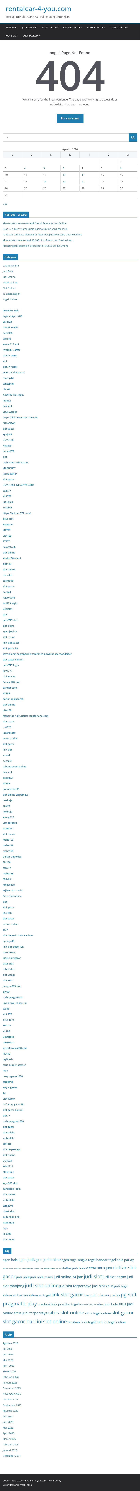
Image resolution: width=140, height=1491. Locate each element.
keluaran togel (40, 1295)
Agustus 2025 (10, 1410)
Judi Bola (11, 35)
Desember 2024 (12, 1455)
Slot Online (50, 27)
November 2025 (12, 1393)
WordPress (25, 1484)
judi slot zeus (103, 1286)
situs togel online (98, 1313)
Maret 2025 (9, 1438)
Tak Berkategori (11, 293)
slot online (55, 1321)
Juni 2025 (8, 1422)
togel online (117, 1322)
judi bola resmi (41, 1277)
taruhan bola (77, 1322)
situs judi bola (107, 1304)
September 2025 (12, 1405)
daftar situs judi (99, 1268)
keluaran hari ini (15, 1295)
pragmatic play (20, 1303)
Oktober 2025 (10, 1399)
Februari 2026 (11, 1377)
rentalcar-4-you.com (38, 8)
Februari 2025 (11, 1444)
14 (83, 174)
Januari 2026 (10, 1382)
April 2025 (8, 1433)
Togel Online (119, 27)
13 (64, 174)
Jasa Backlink (31, 35)
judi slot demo (114, 1276)
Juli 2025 (7, 1416)
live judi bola (93, 1295)
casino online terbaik (23, 1268)
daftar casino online (52, 1268)
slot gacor (122, 1312)
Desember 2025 (12, 1388)
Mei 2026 (8, 1360)
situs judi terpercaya (31, 1313)
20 (64, 181)
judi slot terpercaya (75, 1286)
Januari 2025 (10, 1450)
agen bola (10, 1259)
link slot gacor (67, 1294)
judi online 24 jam (68, 1276)
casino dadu (8, 1268)
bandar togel (106, 1259)
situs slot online (66, 1312)
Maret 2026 (9, 1371)
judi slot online (42, 1285)
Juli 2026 (7, 1348)
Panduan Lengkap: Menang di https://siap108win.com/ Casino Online (42, 234)
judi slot (93, 1276)
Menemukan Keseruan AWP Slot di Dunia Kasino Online (35, 223)
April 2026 (8, 1365)
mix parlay (112, 1295)
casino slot (38, 1268)
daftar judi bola (74, 1268)
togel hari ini (97, 1322)
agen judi (26, 1259)
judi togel (121, 1286)
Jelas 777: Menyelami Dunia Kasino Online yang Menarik (35, 229)
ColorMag (8, 1484)
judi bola (23, 1277)
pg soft (129, 1294)
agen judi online (47, 1259)
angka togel (87, 1259)
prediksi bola (47, 1304)
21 (83, 181)
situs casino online (87, 1304)
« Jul (5, 204)
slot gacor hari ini (22, 1321)
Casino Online (72, 27)
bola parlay (125, 1259)
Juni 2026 (8, 1354)
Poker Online (96, 27)
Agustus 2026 (10, 1343)
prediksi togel (68, 1304)
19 (44, 181)
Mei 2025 (8, 1427)
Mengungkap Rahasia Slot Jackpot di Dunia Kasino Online (35, 245)
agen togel (69, 1259)
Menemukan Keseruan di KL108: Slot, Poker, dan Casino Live (37, 240)
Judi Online (29, 27)
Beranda (11, 27)
